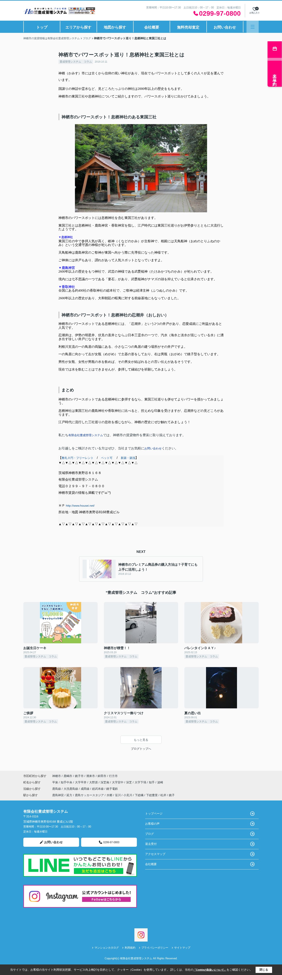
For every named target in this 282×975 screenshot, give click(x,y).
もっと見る (141, 739)
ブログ (149, 833)
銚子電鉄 (112, 788)
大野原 (94, 782)
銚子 (172, 795)
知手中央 (67, 782)
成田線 (85, 788)
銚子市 (79, 776)
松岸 (163, 795)
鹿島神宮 (58, 795)
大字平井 (81, 782)
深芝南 (105, 782)
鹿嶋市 (68, 776)
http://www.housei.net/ (80, 505)
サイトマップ (182, 947)
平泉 (55, 782)
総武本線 (98, 788)
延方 (69, 795)
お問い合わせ (225, 27)
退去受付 (151, 844)
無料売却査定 (188, 27)
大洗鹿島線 (71, 788)
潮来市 (90, 776)
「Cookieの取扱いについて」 (209, 969)
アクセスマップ (155, 854)
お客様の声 (152, 823)
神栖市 (56, 776)
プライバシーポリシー (154, 947)
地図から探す (115, 27)
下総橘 (139, 795)
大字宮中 (118, 782)
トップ (41, 27)
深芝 (129, 782)
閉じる (263, 969)
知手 (152, 782)
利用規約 (130, 947)
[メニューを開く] (253, 27)
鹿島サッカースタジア (89, 795)
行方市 (113, 776)
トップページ (153, 813)
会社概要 (151, 27)
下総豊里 (152, 795)
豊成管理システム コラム (76, 61)
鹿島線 (57, 788)
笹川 (118, 795)
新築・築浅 (128, 458)
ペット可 (107, 458)
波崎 (160, 782)
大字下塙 (141, 782)
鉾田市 (102, 776)
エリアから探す (78, 27)
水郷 (109, 795)
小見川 (127, 795)
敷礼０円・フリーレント (78, 458)
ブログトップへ (141, 748)
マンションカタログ (107, 947)
